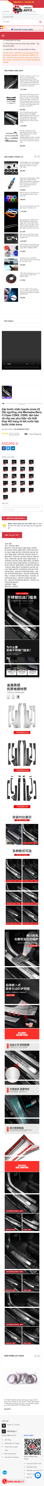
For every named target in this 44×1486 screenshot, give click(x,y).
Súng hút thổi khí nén (34, 1463)
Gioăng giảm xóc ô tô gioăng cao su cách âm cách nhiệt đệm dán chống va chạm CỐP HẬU (29, 164)
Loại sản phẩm (8, 17)
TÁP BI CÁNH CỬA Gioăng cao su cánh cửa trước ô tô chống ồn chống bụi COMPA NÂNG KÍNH (29, 291)
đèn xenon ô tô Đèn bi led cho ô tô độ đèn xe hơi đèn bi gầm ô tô (29, 236)
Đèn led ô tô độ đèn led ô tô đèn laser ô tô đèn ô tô (29, 207)
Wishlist (18, 5)
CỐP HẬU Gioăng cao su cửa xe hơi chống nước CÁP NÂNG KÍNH (30, 275)
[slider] (6, 433)
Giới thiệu (8, 1440)
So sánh (28, 5)
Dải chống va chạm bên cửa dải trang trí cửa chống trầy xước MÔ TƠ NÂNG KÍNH (29, 246)
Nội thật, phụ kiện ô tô (34, 1470)
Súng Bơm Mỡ (31, 1467)
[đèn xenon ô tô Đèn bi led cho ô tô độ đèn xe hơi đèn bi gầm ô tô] (11, 238)
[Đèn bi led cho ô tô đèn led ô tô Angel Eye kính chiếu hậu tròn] (11, 198)
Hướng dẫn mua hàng (12, 1443)
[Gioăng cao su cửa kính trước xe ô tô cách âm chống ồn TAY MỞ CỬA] (11, 264)
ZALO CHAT (29, 1435)
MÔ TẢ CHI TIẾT (12, 535)
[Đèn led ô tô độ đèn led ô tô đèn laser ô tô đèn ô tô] (11, 212)
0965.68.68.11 (12, 1431)
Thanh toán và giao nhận (11, 1448)
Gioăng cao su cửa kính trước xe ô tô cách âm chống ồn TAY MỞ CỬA (30, 259)
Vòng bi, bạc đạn (32, 1474)
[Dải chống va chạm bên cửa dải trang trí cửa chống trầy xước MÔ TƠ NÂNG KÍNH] (11, 250)
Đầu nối (29, 1477)
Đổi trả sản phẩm (10, 1454)
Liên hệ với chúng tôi (12, 1457)
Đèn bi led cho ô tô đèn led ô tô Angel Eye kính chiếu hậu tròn (29, 194)
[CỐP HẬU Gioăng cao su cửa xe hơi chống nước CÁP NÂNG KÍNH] (11, 279)
